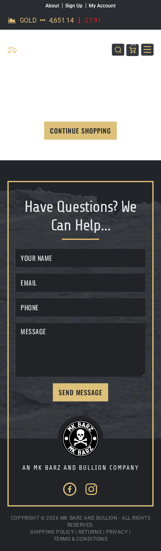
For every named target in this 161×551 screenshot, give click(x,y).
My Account (102, 6)
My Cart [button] (133, 45)
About (52, 6)
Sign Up (74, 6)
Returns (90, 532)
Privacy (117, 532)
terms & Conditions (81, 539)
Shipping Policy (52, 532)
